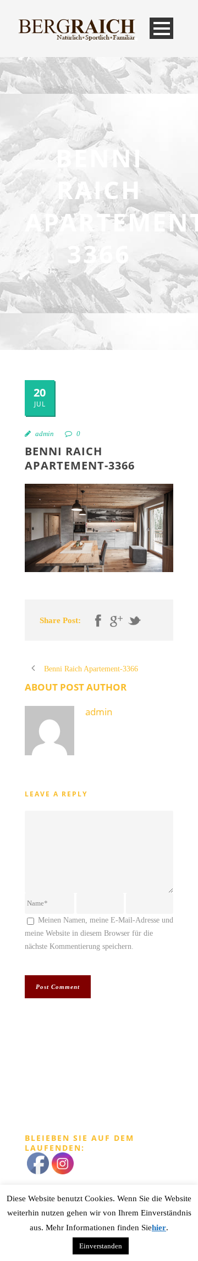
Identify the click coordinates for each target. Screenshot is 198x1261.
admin (44, 433)
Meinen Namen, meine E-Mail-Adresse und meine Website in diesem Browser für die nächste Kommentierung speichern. (99, 933)
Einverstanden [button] (100, 1246)
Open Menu (161, 28)
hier (159, 1227)
